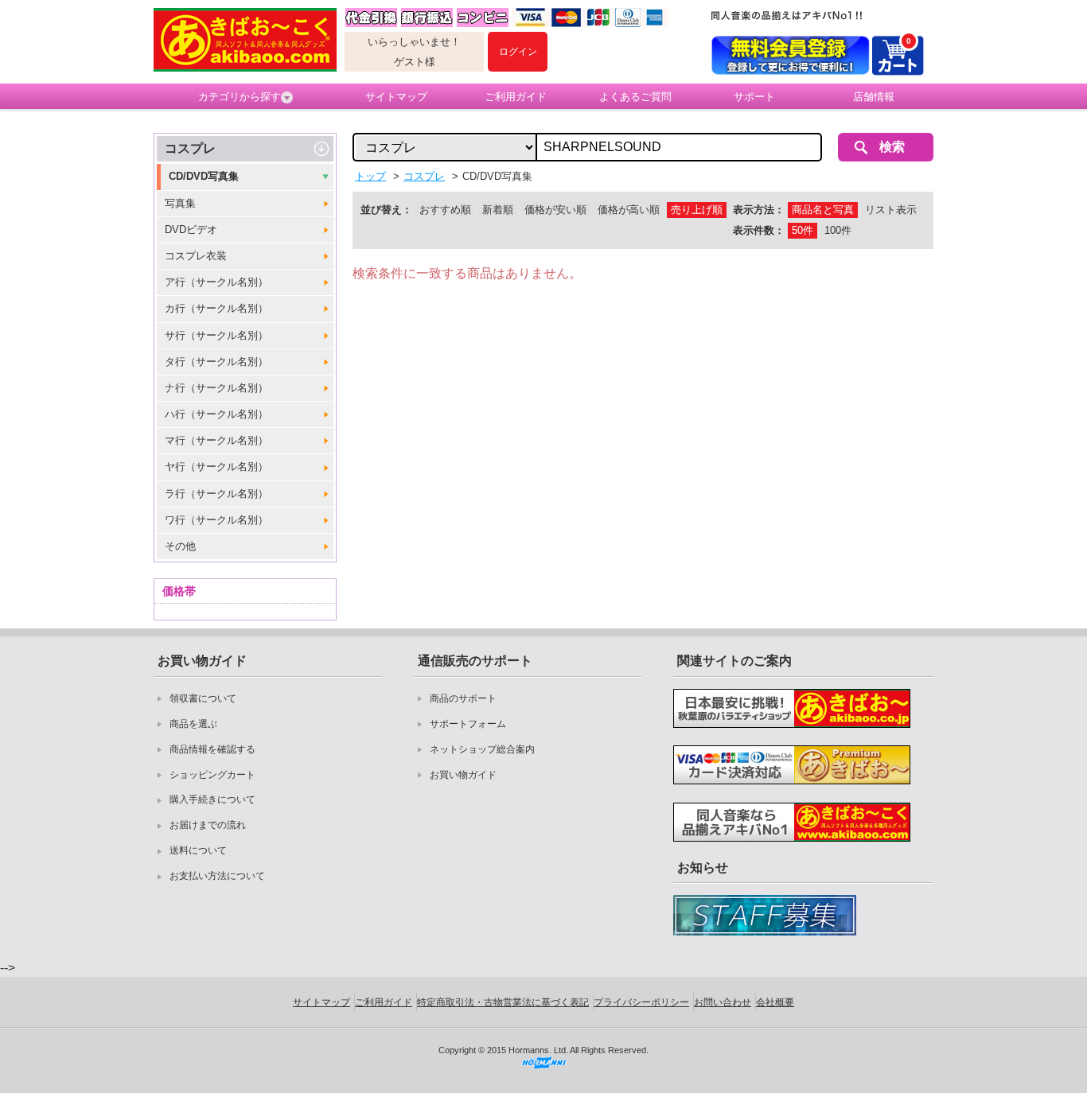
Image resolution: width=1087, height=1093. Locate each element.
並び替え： (386, 210)
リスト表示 (891, 210)
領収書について (202, 698)
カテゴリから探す (239, 97)
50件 (802, 230)
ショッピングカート (212, 774)
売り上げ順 (697, 210)
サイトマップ (396, 97)
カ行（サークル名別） (216, 308)
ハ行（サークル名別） (216, 414)
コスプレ (190, 148)
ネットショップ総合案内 (482, 749)
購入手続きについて (212, 799)
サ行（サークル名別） (216, 335)
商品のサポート (463, 698)
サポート (754, 97)
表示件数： (759, 230)
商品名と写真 (823, 210)
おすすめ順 (445, 210)
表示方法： (759, 210)
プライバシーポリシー (641, 1002)
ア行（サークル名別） (216, 282)
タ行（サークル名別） (216, 362)
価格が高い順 (629, 210)
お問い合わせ (722, 1002)
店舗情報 (873, 97)
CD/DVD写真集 (204, 176)
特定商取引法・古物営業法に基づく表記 (503, 1002)
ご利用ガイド (516, 97)
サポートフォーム (468, 723)
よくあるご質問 (635, 97)
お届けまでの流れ (207, 824)
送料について (198, 850)
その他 (180, 546)
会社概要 (775, 1002)
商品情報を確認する (212, 749)
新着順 (497, 210)
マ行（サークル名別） (216, 440)
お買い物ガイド (463, 774)
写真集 (180, 203)
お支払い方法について (217, 875)
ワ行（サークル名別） (216, 520)
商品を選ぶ (193, 723)
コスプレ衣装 (196, 256)
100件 (837, 230)
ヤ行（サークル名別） (216, 467)
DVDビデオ (191, 229)
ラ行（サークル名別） (216, 494)
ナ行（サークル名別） (216, 388)
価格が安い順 (555, 210)
